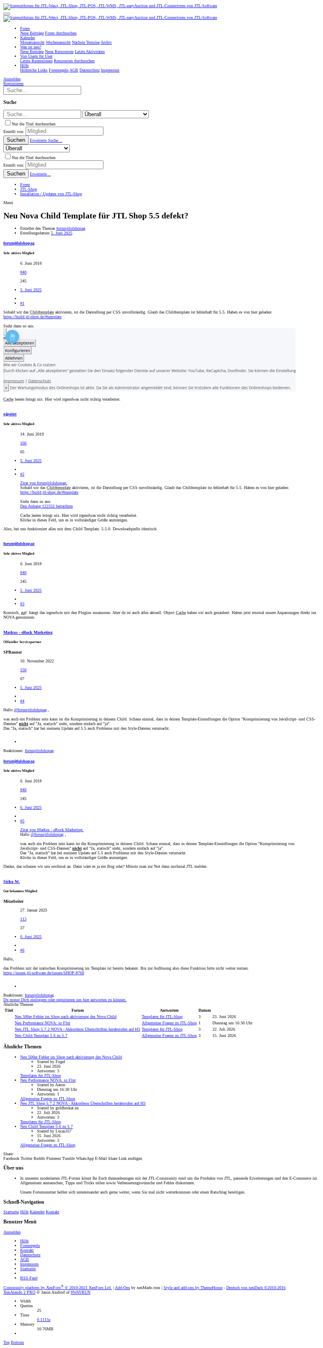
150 (23, 669)
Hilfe (24, 1212)
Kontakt (52, 1212)
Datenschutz (30, 1254)
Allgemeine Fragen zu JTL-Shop (169, 1023)
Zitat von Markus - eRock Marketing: (52, 829)
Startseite (11, 1212)
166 (23, 443)
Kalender (37, 1212)
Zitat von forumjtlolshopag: (43, 483)
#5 (22, 821)
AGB (24, 1259)
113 (23, 919)
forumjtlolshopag (70, 228)
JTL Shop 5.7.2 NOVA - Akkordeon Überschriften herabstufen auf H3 (77, 1029)
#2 (22, 474)
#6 (22, 950)
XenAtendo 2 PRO (19, 1292)
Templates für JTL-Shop (162, 1016)
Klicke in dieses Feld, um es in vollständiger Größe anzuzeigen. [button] (74, 520)
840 (23, 272)
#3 (22, 603)
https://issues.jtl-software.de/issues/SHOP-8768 (43, 972)
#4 (22, 701)
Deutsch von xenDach (256, 1287)
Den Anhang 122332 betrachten (46, 506)
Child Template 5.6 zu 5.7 (41, 1035)
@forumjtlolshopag (30, 709)
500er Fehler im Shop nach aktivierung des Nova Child (65, 1016)
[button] (6, 14)
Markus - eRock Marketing (28, 632)
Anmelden (12, 1232)
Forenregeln (30, 1245)
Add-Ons (122, 1287)
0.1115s (43, 1319)
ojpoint (9, 414)
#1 (22, 303)
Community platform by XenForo (57, 1287)
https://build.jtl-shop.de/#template (32, 316)
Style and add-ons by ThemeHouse (193, 1287)
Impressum (29, 1264)
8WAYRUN (80, 1292)
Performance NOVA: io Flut (42, 1023)
